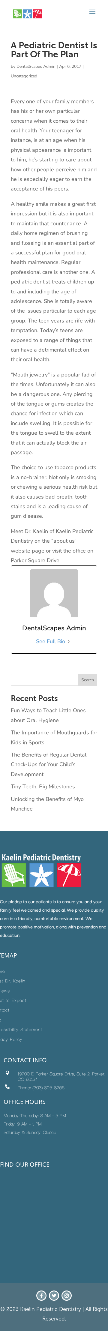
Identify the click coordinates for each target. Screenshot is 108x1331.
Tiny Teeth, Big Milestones (43, 786)
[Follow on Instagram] (67, 1296)
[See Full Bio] (68, 641)
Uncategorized (24, 76)
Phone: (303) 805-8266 (41, 1087)
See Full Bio (50, 641)
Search (87, 680)
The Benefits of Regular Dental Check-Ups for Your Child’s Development (48, 764)
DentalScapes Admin (36, 66)
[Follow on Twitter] (54, 1296)
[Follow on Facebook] (41, 1296)
